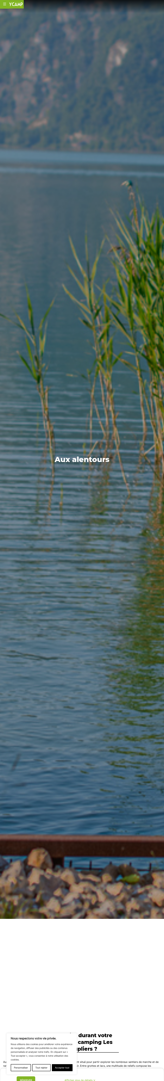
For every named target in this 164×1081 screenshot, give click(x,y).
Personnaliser (21, 1067)
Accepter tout (62, 1067)
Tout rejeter (41, 1067)
